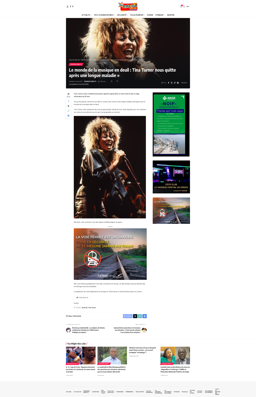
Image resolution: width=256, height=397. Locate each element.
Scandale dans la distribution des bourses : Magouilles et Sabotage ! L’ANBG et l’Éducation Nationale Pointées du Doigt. (175, 369)
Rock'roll (84, 307)
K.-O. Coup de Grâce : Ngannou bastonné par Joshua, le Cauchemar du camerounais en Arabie (80, 369)
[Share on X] (171, 82)
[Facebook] (71, 6)
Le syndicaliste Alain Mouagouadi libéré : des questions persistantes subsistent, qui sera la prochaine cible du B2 (112, 369)
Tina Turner (92, 307)
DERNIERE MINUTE (76, 64)
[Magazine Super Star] (128, 7)
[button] (67, 7)
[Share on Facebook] (168, 82)
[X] (73, 6)
